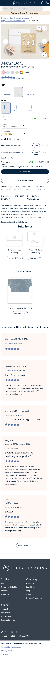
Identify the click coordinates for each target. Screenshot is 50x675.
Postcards (31, 94)
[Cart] (47, 2)
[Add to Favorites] (39, 28)
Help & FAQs (6, 616)
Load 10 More (23, 545)
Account (4, 609)
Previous (5, 41)
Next (44, 41)
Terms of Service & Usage (11, 647)
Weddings (5, 583)
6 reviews (20, 78)
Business (4, 590)
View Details (40, 189)
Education (5, 594)
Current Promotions (34, 598)
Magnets (6, 94)
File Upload (5, 612)
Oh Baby (7, 448)
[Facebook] (9, 632)
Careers (29, 594)
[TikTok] (3, 632)
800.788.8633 (9, 636)
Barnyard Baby (9, 343)
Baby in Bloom (9, 507)
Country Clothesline (11, 370)
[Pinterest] (13, 632)
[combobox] (25, 8)
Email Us (25, 636)
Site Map (4, 654)
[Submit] (45, 8)
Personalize (25, 171)
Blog (28, 590)
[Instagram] (17, 632)
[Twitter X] (6, 632)
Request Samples (8, 620)
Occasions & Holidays (9, 587)
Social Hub (30, 587)
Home (3, 18)
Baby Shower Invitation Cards (13, 20)
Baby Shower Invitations (19, 18)
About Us (30, 583)
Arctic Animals (9, 415)
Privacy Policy (6, 650)
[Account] (42, 2)
